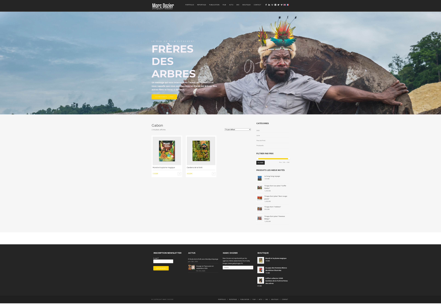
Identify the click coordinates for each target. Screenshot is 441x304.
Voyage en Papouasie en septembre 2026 (205, 267)
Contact (257, 5)
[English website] (284, 4)
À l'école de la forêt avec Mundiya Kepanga (203, 259)
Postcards (260, 145)
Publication (214, 5)
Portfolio (189, 5)
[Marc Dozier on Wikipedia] (272, 4)
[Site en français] (287, 4)
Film (224, 5)
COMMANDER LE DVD (164, 97)
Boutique (247, 5)
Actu (231, 5)
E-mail (156, 258)
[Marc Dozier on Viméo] (281, 4)
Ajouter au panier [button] (179, 173)
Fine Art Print (261, 140)
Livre (258, 135)
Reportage (201, 5)
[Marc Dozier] (266, 4)
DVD (258, 130)
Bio (238, 5)
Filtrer (260, 162)
